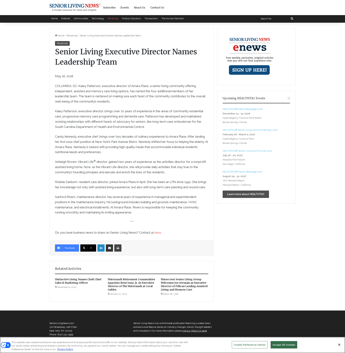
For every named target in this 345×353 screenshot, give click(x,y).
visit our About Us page (194, 330)
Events (125, 7)
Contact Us (157, 7)
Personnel (113, 18)
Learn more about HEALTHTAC (245, 194)
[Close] (339, 345)
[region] (172, 345)
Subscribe (109, 7)
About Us (139, 7)
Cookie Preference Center (250, 344)
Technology (98, 18)
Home (54, 18)
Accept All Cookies (284, 344)
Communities (81, 18)
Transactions (151, 18)
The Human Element (172, 18)
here (158, 232)
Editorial (65, 18)
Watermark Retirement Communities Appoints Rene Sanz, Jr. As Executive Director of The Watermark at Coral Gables (131, 284)
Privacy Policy (65, 349)
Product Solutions (131, 18)
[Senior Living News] (74, 7)
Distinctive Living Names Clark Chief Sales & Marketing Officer (78, 281)
